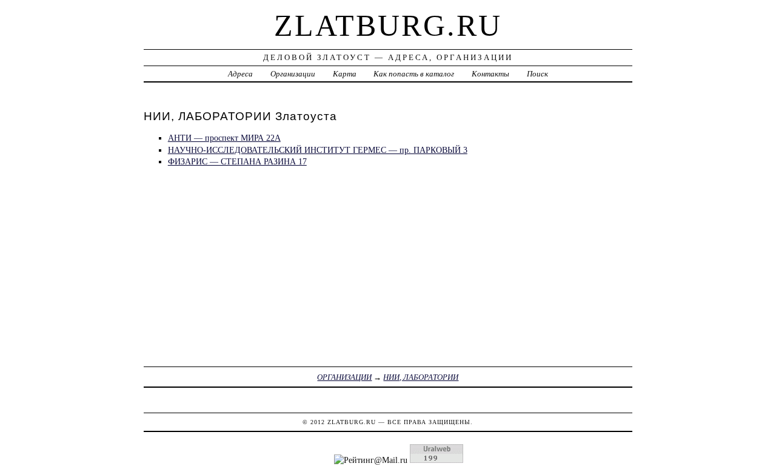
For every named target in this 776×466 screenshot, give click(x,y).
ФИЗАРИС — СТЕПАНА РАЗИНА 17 (237, 161)
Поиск (537, 73)
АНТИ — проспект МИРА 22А (224, 138)
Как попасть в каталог (413, 73)
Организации (292, 73)
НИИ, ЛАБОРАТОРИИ (420, 377)
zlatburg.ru (388, 25)
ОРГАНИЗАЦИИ (344, 377)
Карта (344, 73)
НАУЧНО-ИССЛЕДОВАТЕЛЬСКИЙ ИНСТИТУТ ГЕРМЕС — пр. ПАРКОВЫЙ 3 (317, 150)
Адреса (240, 73)
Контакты (490, 73)
